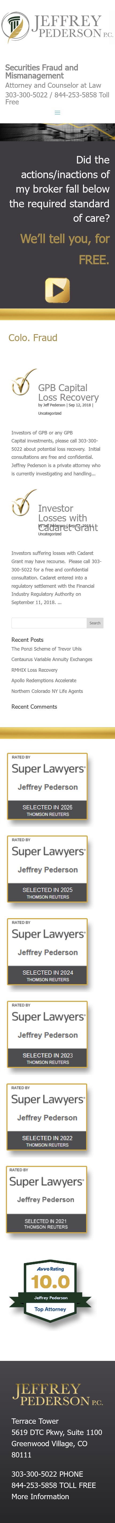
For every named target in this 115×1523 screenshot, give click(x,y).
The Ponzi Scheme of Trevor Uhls (46, 649)
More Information (40, 1496)
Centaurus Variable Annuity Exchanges (51, 659)
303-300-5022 (34, 1473)
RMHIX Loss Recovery (34, 670)
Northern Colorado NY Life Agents (47, 691)
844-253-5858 (34, 1485)
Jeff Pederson (54, 404)
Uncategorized (50, 413)
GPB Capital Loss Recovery (68, 392)
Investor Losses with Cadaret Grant (68, 517)
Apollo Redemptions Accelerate (43, 680)
